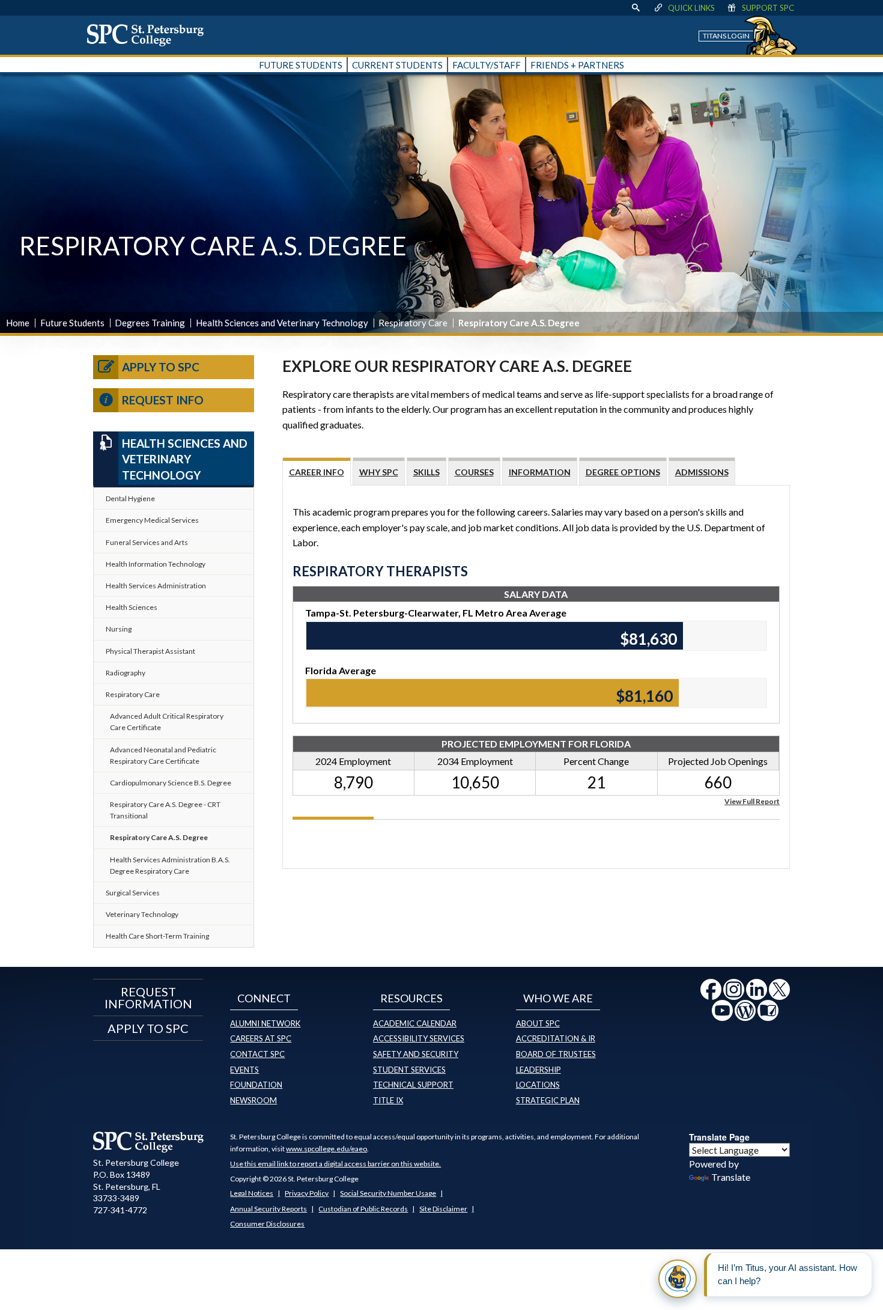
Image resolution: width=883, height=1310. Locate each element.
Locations (538, 1084)
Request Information (148, 997)
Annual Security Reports (268, 1208)
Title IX (388, 1100)
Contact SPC (257, 1054)
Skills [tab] (426, 472)
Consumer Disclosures (267, 1223)
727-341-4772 (120, 1210)
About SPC (538, 1023)
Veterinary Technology (142, 914)
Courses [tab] (474, 472)
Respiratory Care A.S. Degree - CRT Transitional (165, 810)
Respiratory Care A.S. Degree (159, 837)
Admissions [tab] (702, 472)
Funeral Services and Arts (147, 542)
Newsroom (253, 1100)
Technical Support (413, 1084)
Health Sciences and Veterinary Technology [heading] (184, 459)
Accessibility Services (418, 1038)
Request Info (163, 400)
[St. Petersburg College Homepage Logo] (148, 1142)
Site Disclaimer (443, 1208)
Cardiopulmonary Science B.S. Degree (170, 782)
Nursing (119, 628)
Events (244, 1069)
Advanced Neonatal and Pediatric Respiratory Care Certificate (163, 755)
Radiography (125, 672)
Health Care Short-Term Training (157, 935)
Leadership (538, 1069)
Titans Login (726, 35)
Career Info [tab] (316, 472)
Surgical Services (133, 892)
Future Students (72, 322)
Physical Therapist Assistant (150, 651)
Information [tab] (540, 472)
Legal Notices (251, 1193)
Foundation (256, 1084)
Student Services (409, 1069)
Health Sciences (131, 607)
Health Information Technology (155, 563)
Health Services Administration (156, 585)
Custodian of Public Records (363, 1208)
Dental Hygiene (130, 498)
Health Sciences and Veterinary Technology (282, 322)
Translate (730, 1177)
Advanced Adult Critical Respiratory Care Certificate (166, 721)
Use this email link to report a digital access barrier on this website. (335, 1163)
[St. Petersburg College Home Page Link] (149, 35)
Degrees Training (150, 322)
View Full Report (752, 801)
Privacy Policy (307, 1193)
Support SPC (768, 8)
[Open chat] (677, 1279)
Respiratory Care (413, 322)
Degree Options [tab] (623, 472)
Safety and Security (415, 1054)
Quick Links (691, 8)
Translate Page (719, 1137)
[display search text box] (635, 7)
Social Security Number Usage (388, 1193)
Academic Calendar (415, 1023)
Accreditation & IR (555, 1038)
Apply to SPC (160, 367)
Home (17, 322)
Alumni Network (265, 1023)
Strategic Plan (548, 1100)
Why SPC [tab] (378, 472)
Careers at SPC (260, 1038)
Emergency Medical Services (152, 520)
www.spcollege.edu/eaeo (326, 1148)
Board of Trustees (556, 1054)
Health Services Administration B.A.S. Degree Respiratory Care (170, 865)
